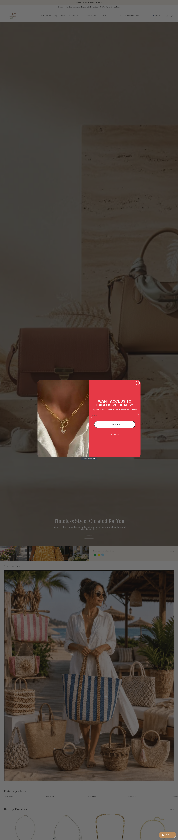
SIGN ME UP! (114, 424)
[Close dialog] (137, 383)
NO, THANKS (115, 434)
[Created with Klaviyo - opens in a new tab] (89, 458)
